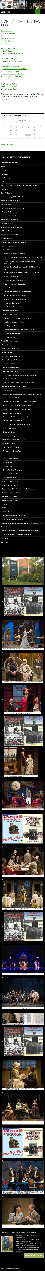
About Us (5, 538)
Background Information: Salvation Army (17, 291)
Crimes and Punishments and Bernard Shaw (17, 417)
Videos (5, 43)
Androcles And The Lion (9, 162)
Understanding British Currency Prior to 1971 (19, 329)
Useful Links (7, 41)
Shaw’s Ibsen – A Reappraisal (12, 420)
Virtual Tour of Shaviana (9, 86)
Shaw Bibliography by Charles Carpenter (15, 386)
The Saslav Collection (10, 379)
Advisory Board (6, 31)
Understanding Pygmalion (12, 333)
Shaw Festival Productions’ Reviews (15, 515)
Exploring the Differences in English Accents (18, 318)
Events (3, 166)
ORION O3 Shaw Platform (9, 496)
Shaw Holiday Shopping (9, 428)
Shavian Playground (8, 38)
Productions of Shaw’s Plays (11, 66)
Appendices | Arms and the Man (14, 254)
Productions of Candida (11, 71)
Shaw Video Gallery (8, 59)
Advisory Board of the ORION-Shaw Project (16, 534)
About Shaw (6, 345)
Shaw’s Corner (8, 51)
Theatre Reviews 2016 (9, 212)
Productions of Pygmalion (12, 76)
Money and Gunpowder (12, 303)
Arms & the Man (8, 250)
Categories (5, 170)
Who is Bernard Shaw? (9, 477)
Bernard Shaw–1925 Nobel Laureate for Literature (18, 489)
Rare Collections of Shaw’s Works (13, 371)
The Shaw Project (7, 238)
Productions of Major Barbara (13, 74)
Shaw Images (7, 462)
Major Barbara (7, 288)
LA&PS (4, 504)
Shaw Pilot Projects (8, 246)
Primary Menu (42, 11)
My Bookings (6, 178)
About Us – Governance (9, 527)
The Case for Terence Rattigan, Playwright (17, 424)
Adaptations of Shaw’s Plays (11, 348)
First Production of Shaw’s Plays (13, 364)
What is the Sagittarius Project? (11, 227)
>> (40, 120)
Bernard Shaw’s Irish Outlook (12, 413)
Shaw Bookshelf (7, 390)
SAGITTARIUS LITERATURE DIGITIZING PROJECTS (19, 185)
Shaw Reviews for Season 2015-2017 (13, 208)
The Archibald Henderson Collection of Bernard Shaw (20, 375)
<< (4, 120)
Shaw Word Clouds (7, 223)
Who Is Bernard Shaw (8, 89)
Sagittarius (6, 12)
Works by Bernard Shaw (10, 481)
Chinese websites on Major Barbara (15, 299)
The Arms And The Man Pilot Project (16, 280)
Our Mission (5, 542)
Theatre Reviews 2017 (9, 216)
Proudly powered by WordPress (10, 1268)
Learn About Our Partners (9, 500)
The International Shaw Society (12, 519)
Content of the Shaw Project (11, 356)
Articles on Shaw (7, 352)
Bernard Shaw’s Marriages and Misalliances (17, 405)
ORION (4, 508)
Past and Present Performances (12, 360)
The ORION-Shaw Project (9, 341)
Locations (5, 174)
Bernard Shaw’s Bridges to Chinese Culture (17, 409)
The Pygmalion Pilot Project (13, 326)
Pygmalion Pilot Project (10, 314)
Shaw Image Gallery (8, 48)
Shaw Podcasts (6, 204)
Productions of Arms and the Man (15, 69)
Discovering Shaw (9, 432)
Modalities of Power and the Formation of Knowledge (21, 273)
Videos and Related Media (11, 474)
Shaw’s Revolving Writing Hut (13, 53)
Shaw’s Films (7, 455)
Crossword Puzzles (8, 33)
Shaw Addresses (6, 193)
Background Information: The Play (15, 295)
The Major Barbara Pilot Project (14, 307)
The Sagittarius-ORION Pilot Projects (13, 242)
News (3, 36)
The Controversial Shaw (9, 84)
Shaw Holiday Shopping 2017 (10, 200)
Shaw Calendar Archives (11, 367)
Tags (3, 181)
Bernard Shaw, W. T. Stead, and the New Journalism (20, 402)
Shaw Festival (6, 512)
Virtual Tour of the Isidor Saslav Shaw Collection (19, 383)
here (35, 94)
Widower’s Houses (7, 231)
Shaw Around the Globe (12, 276)
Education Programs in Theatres (11, 493)
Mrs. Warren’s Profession (11, 310)
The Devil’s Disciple (9, 337)
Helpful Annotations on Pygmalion (15, 322)
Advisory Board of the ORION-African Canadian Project (20, 531)
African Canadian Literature (10, 235)
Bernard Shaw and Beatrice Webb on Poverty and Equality (22, 394)
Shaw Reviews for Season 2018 (11, 219)
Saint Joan (4, 189)
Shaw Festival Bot (7, 144)
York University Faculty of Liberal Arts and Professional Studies (22, 523)
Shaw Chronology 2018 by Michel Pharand (14, 197)
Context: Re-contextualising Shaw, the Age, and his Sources (24, 257)
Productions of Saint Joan (12, 79)
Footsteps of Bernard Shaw (12, 61)
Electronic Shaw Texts (10, 485)
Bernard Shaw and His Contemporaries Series (18, 398)
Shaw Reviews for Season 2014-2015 (14, 439)
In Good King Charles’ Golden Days (14, 284)
